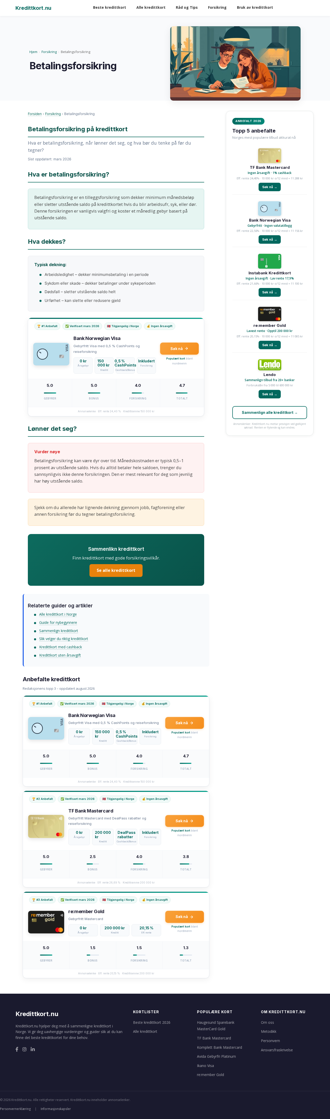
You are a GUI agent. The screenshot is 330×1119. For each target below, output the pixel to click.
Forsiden (35, 114)
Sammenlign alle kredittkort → (270, 412)
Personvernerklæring (15, 1109)
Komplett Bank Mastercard (219, 1047)
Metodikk (268, 1031)
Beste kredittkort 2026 (151, 1022)
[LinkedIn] (33, 1049)
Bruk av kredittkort (255, 7)
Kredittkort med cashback (60, 646)
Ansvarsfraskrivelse (277, 1049)
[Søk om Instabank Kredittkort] (269, 262)
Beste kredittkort (109, 7)
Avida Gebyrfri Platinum (216, 1056)
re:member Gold (269, 325)
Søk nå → (269, 187)
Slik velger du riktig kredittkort (63, 638)
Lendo (269, 374)
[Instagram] (24, 1049)
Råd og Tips (187, 7)
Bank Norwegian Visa (270, 220)
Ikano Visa (205, 1065)
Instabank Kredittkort (270, 273)
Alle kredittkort (151, 7)
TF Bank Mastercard (270, 167)
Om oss (267, 1022)
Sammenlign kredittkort (58, 630)
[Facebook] (16, 1049)
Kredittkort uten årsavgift (60, 655)
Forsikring (217, 7)
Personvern (270, 1040)
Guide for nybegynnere (58, 622)
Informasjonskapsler (56, 1109)
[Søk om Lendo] (269, 365)
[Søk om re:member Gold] (269, 314)
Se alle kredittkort (116, 570)
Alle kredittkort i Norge (58, 614)
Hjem (33, 51)
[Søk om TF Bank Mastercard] (269, 156)
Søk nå (176, 348)
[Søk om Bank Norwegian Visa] (269, 209)
